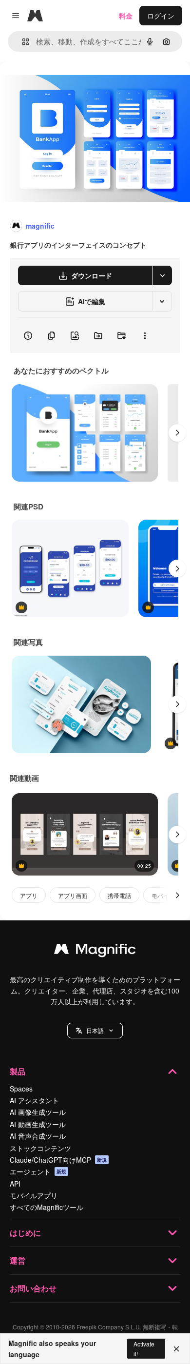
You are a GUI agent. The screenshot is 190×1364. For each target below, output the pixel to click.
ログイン (160, 15)
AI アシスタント (34, 1100)
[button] (95, 1030)
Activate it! (143, 1348)
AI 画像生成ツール (38, 1112)
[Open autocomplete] (21, 41)
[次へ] (177, 433)
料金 (126, 15)
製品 (17, 1071)
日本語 (95, 1030)
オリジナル (67, 83)
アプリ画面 (72, 895)
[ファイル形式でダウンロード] (162, 275)
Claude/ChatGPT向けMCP (58, 1160)
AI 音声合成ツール (38, 1136)
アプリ (29, 895)
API (15, 1184)
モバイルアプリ (33, 1195)
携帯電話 (119, 895)
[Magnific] (95, 951)
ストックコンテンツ (40, 1148)
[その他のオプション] (144, 335)
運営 (17, 1260)
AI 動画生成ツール (38, 1124)
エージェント (38, 1171)
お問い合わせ (33, 1288)
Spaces (21, 1088)
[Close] (176, 1349)
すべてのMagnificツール (46, 1207)
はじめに (25, 1232)
